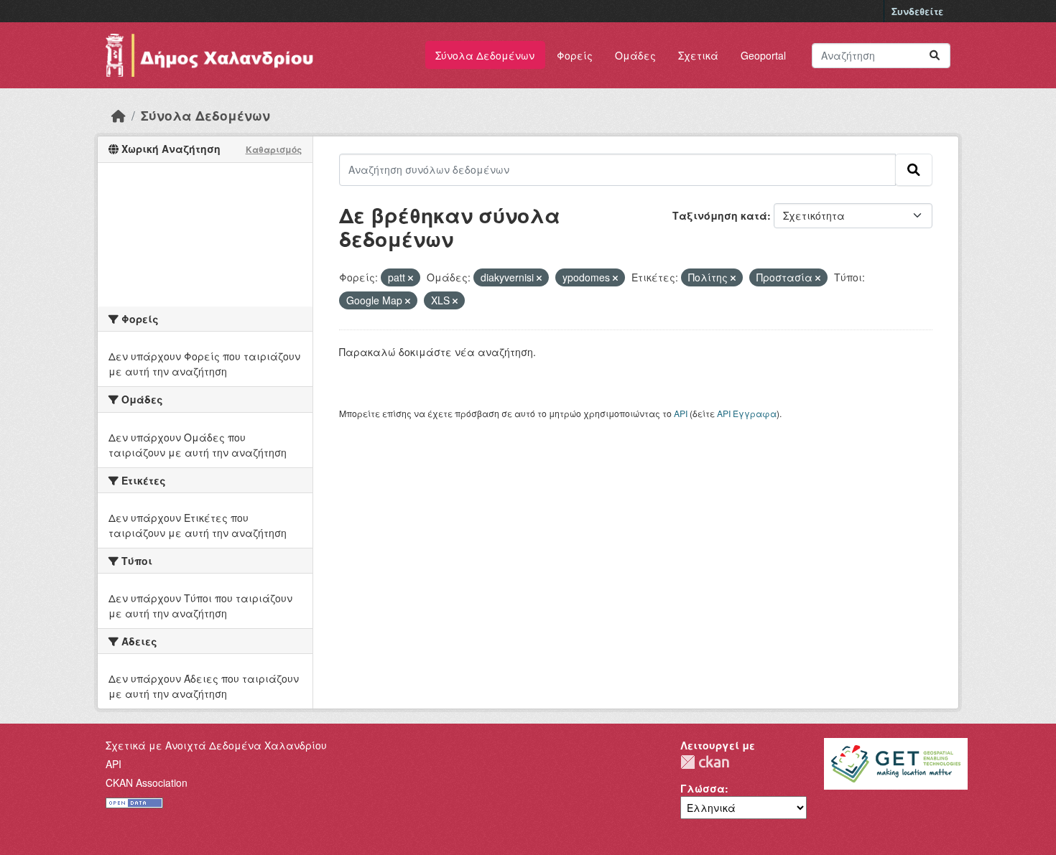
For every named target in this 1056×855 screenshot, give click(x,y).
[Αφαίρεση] (410, 278)
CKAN (704, 762)
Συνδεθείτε (917, 11)
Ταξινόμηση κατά (719, 215)
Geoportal (763, 55)
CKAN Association (146, 782)
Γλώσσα (702, 788)
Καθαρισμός (274, 149)
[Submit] (934, 55)
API (680, 413)
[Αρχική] (118, 115)
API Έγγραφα (747, 413)
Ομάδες (635, 55)
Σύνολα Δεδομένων (484, 55)
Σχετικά (698, 55)
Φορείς (575, 55)
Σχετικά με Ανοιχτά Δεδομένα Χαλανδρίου (216, 745)
